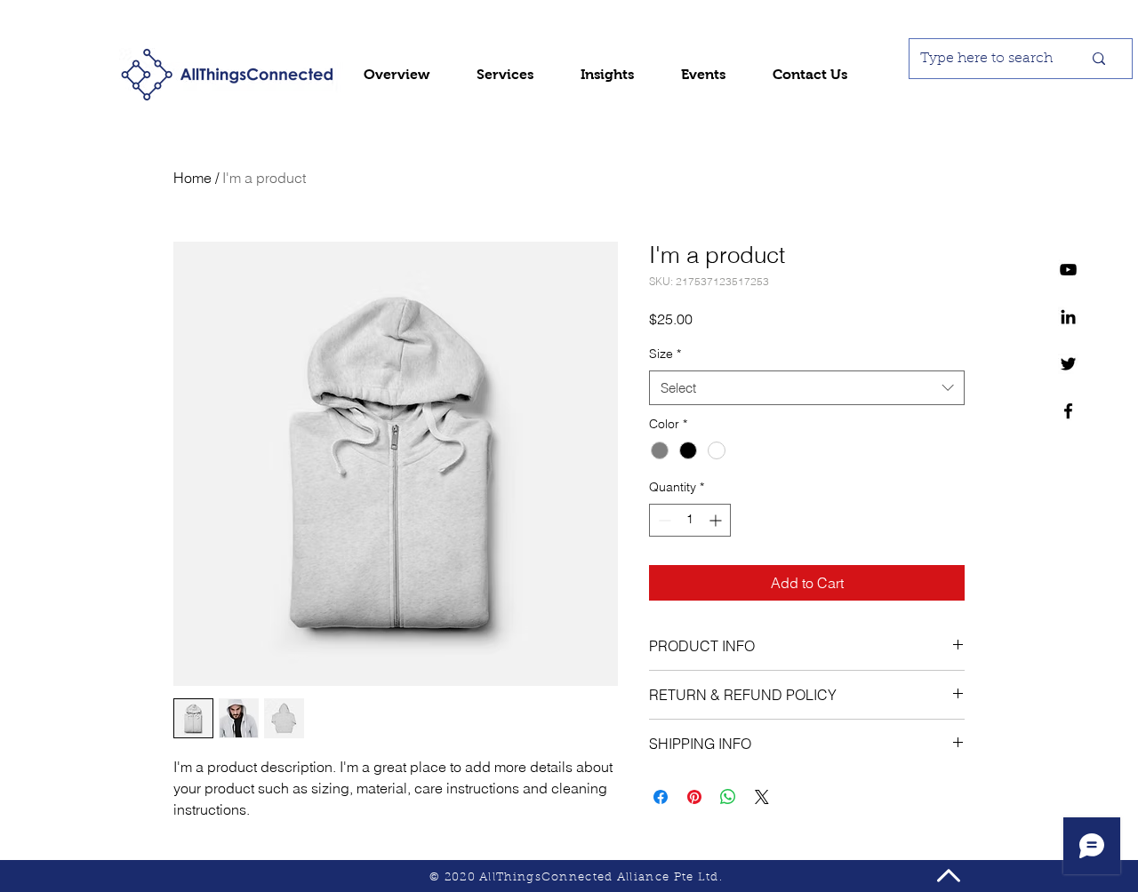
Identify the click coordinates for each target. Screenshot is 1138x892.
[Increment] (717, 520)
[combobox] (807, 387)
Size (665, 354)
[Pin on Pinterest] (694, 797)
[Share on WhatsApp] (728, 797)
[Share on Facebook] (660, 797)
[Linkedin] (1068, 317)
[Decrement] (663, 520)
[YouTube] (1068, 269)
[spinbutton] (690, 520)
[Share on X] (762, 797)
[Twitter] (1068, 364)
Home (192, 178)
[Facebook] (1068, 411)
